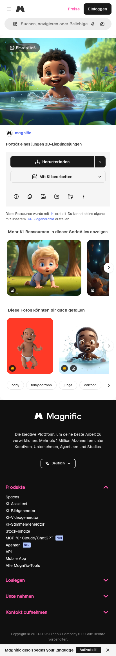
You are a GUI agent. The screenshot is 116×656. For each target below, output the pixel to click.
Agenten (18, 545)
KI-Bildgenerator (41, 219)
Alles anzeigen (94, 231)
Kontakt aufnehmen (26, 612)
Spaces (12, 497)
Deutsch (58, 463)
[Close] (107, 650)
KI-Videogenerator (22, 517)
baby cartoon (41, 385)
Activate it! (88, 650)
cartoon (90, 385)
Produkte (15, 487)
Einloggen (97, 9)
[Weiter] (109, 268)
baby (15, 385)
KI (52, 214)
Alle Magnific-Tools (23, 565)
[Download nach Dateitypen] (100, 161)
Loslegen (15, 580)
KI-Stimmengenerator (25, 524)
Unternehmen (20, 596)
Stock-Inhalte (18, 531)
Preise (74, 9)
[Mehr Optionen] (83, 196)
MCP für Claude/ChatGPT (34, 538)
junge (68, 385)
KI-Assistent (16, 503)
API (9, 551)
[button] (58, 463)
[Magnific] (58, 417)
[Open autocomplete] (12, 24)
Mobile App (16, 558)
